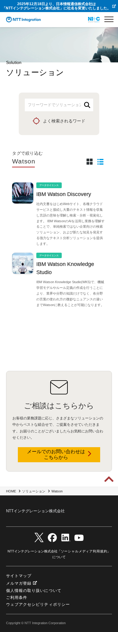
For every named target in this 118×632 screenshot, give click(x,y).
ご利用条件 (16, 597)
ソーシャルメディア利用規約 (84, 551)
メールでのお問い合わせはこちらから (56, 454)
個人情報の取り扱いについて (33, 590)
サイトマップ (18, 576)
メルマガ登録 (18, 583)
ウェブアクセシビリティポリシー (38, 604)
